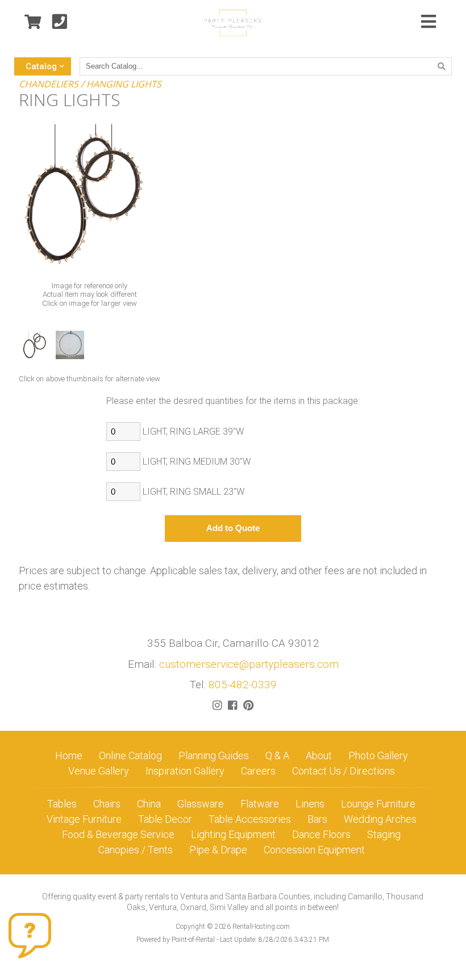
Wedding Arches (380, 819)
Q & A (277, 755)
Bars (317, 819)
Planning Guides (213, 755)
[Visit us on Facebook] (233, 705)
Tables (62, 804)
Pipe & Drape (218, 850)
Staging (384, 834)
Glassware (200, 804)
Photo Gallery (378, 755)
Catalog (41, 66)
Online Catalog (130, 755)
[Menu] (428, 22)
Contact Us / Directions (343, 771)
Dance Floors (321, 834)
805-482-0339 (243, 684)
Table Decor (165, 819)
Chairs (106, 804)
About (319, 755)
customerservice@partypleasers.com (249, 664)
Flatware (259, 804)
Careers (258, 771)
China (149, 804)
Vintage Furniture (84, 819)
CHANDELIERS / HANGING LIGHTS (90, 84)
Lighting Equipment (233, 834)
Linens (310, 804)
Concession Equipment (314, 850)
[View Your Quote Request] (33, 22)
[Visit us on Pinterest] (248, 705)
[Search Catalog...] (442, 66)
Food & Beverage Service (118, 834)
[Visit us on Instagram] (217, 705)
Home (68, 755)
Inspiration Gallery (184, 771)
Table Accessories (250, 819)
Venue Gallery (98, 771)
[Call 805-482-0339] (60, 22)
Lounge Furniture (378, 804)
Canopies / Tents (135, 850)
